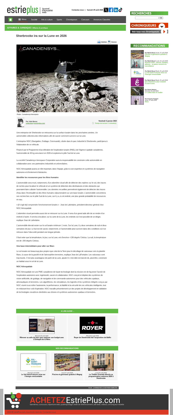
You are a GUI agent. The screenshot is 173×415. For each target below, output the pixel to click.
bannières (34, 404)
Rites (147, 102)
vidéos (104, 404)
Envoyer (114, 42)
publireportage (67, 404)
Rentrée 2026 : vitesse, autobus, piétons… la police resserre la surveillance (156, 64)
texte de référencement (83, 404)
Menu (24, 19)
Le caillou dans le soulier (154, 92)
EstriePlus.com (19, 412)
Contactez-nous (78, 10)
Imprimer (104, 42)
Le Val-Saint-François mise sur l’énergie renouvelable (156, 73)
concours (43, 404)
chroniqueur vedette (116, 404)
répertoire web (54, 404)
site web (97, 404)
